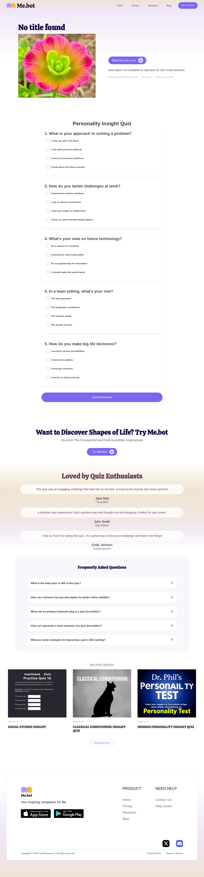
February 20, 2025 (164, 77)
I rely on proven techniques (66, 202)
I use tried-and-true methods (66, 149)
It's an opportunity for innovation (69, 263)
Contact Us (163, 799)
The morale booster (61, 325)
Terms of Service (174, 853)
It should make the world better (68, 272)
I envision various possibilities (67, 351)
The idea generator (61, 298)
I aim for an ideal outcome (65, 377)
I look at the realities (62, 360)
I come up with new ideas (65, 140)
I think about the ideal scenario (68, 167)
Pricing (127, 806)
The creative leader (61, 316)
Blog (126, 818)
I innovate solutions (62, 368)
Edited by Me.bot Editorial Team (123, 77)
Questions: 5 (147, 77)
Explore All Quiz (102, 743)
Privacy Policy (154, 853)
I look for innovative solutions (67, 158)
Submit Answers (102, 397)
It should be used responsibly (67, 254)
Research (129, 812)
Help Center (163, 806)
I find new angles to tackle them (68, 211)
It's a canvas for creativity (65, 246)
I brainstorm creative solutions (67, 193)
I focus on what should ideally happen (72, 219)
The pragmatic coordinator (65, 307)
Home (127, 799)
